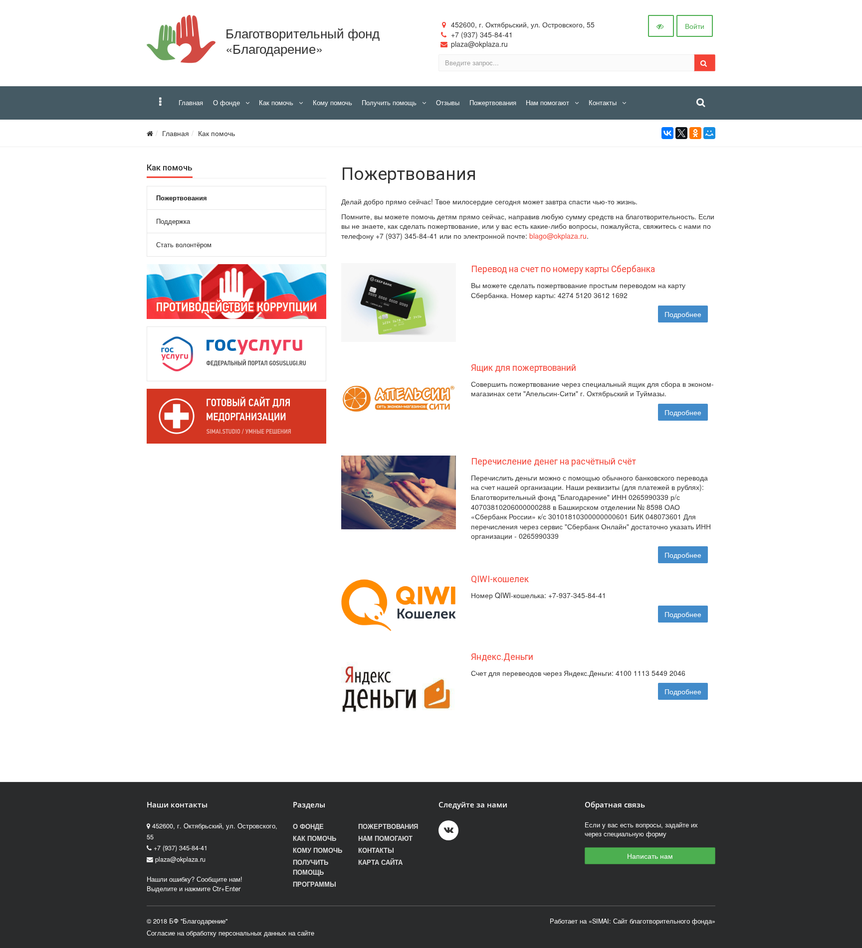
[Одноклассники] (695, 133)
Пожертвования (388, 826)
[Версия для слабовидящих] (661, 26)
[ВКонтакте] (667, 133)
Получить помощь (310, 867)
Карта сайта (380, 862)
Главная (175, 133)
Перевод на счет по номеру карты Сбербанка (563, 269)
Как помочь (216, 133)
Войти (694, 26)
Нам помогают (385, 838)
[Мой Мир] (709, 133)
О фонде (308, 826)
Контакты (376, 850)
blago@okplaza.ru (558, 236)
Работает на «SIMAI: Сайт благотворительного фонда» (632, 921)
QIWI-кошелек (500, 579)
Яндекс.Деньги (502, 657)
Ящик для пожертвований (523, 368)
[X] (681, 133)
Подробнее (682, 314)
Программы (314, 884)
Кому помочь (317, 850)
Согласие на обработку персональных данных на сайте (230, 933)
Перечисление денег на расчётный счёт (553, 462)
